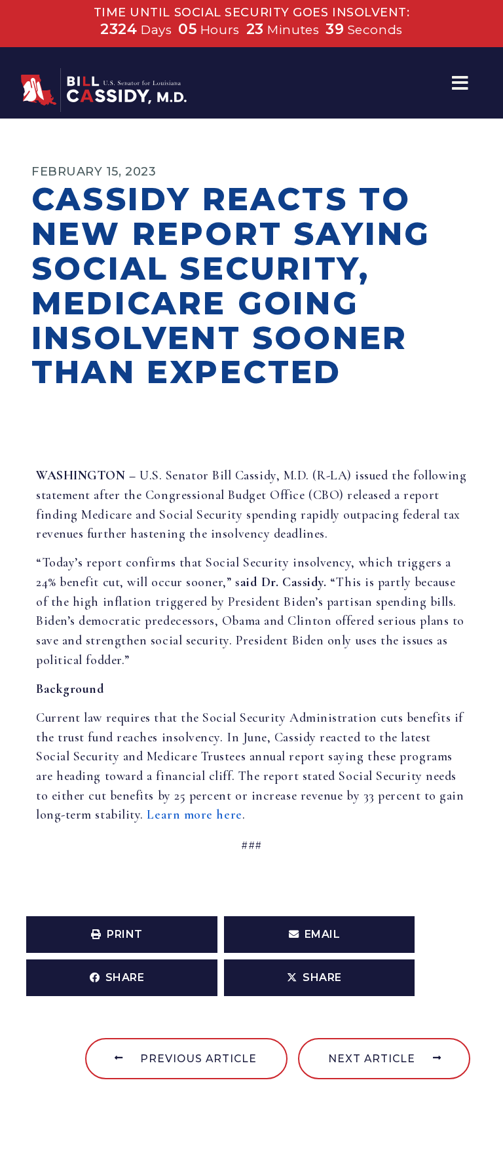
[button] (460, 82)
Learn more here (194, 815)
